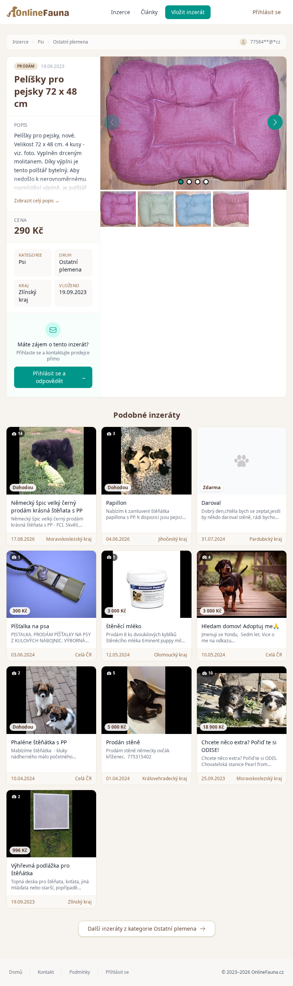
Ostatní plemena (70, 42)
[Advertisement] (193, 280)
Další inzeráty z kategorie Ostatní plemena (142, 928)
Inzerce (120, 12)
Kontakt (46, 972)
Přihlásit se (267, 12)
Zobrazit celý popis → (37, 201)
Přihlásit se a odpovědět (59, 377)
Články (149, 12)
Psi (41, 42)
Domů (15, 972)
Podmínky (79, 972)
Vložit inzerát (187, 12)
